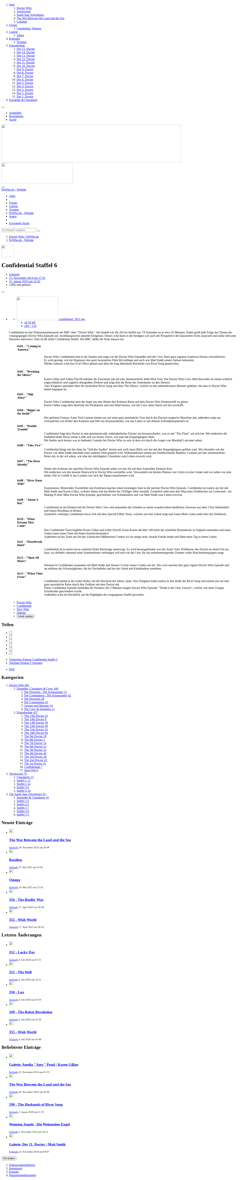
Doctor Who (24, 602)
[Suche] (3, 187)
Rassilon (15, 860)
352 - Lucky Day (22, 952)
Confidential (24, 605)
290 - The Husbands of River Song (36, 1104)
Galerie (13, 206)
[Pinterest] (10, 653)
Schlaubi (13, 847)
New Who (23, 609)
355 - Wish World (22, 920)
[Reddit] (10, 641)
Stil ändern (9, 1158)
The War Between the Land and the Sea (40, 840)
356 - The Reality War (26, 900)
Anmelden (15, 112)
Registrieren (16, 116)
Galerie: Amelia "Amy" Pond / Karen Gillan (43, 1065)
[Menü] (3, 107)
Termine (14, 209)
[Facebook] (10, 633)
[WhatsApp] (10, 645)
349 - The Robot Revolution (30, 1012)
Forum (13, 202)
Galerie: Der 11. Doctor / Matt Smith (37, 1144)
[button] (10, 649)
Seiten (12, 216)
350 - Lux (16, 992)
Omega (14, 880)
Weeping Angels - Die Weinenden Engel (39, 1124)
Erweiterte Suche (19, 223)
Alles (12, 196)
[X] (10, 637)
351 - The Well (20, 972)
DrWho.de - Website (21, 213)
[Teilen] (3, 292)
